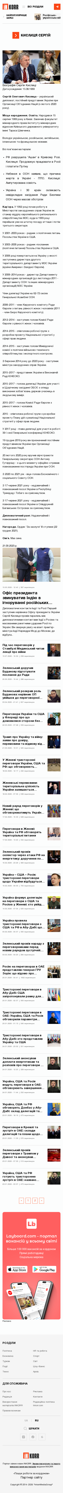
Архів (36, 1372)
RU (36, 1420)
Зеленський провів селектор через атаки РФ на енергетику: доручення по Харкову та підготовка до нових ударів (24, 856)
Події (5, 1367)
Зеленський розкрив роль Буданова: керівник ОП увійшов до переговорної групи (22, 695)
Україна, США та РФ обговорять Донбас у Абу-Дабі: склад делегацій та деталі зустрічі (22, 1108)
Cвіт (35, 1361)
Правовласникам (11, 1411)
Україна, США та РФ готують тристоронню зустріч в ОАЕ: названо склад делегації (19, 1177)
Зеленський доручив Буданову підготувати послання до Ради (19, 671)
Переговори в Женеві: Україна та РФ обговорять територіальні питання (22, 832)
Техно (6, 1372)
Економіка (8, 1356)
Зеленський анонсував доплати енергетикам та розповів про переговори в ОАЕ (23, 1062)
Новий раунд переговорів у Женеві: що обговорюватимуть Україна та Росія (23, 810)
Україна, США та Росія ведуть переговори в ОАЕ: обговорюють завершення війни (22, 1085)
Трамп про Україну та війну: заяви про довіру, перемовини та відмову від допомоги (23, 741)
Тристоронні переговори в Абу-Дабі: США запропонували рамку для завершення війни (22, 993)
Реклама (38, 1392)
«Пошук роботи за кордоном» (31, 1473)
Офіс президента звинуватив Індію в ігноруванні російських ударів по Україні (25, 598)
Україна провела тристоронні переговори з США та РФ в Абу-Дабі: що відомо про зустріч (22, 924)
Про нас (7, 1392)
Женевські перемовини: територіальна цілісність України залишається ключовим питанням (21, 787)
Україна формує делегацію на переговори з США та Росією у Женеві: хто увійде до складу (23, 901)
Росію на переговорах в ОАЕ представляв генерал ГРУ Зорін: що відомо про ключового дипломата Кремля (24, 970)
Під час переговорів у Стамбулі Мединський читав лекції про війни (24, 648)
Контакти (38, 1397)
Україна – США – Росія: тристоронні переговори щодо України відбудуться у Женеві (23, 878)
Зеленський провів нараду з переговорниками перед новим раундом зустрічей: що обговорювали (23, 947)
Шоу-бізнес (39, 1367)
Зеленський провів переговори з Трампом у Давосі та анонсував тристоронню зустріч (20, 1154)
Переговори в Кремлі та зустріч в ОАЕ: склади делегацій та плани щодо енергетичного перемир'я (21, 1131)
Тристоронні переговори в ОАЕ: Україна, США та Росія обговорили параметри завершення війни (23, 1016)
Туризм (6, 1361)
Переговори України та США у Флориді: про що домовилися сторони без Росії (24, 718)
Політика (7, 1351)
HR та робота (40, 1351)
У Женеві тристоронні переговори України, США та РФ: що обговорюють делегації (24, 764)
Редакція (7, 1397)
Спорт (36, 1356)
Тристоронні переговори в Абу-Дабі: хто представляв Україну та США (23, 1039)
